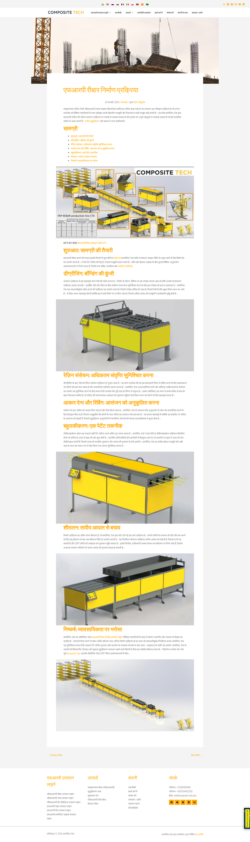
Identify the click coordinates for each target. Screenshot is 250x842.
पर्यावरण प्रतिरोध (125, 266)
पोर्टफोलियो (133, 807)
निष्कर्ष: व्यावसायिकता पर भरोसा (84, 160)
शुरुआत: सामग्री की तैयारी (82, 136)
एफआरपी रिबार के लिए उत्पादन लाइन (107, 637)
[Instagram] (232, 4)
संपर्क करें (170, 12)
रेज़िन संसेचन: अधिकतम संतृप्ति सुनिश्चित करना (91, 144)
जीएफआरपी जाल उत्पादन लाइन (60, 798)
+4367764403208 (184, 791)
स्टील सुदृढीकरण (92, 121)
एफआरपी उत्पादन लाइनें (99, 12)
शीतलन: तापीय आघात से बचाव (84, 156)
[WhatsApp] (224, 4)
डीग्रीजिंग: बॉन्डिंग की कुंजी (82, 140)
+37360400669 (184, 787)
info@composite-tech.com (185, 795)
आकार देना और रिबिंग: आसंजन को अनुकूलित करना (92, 148)
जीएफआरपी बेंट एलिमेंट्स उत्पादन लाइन (63, 802)
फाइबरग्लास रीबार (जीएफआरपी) (101, 787)
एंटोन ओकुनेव (139, 102)
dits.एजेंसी (199, 834)
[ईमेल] (194, 802)
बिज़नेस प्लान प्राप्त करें (247, 818)
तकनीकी (118, 12)
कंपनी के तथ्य (183, 12)
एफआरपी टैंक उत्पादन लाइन (59, 810)
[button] (109, 12)
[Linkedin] (243, 4)
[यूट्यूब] (240, 4)
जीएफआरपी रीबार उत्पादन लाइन (60, 794)
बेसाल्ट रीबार (93, 803)
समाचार (124, 102)
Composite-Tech (74, 653)
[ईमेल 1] (236, 4)
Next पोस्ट (197, 755)
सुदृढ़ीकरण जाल (94, 791)
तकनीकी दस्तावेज (144, 12)
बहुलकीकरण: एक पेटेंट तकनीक (84, 152)
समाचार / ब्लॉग (197, 12)
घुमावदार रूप (93, 795)
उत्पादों (128, 12)
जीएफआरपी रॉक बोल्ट (97, 799)
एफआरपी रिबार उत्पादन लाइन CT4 (91, 243)
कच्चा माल (117, 258)
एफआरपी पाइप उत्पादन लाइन (59, 806)
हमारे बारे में (158, 12)
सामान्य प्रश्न (134, 803)
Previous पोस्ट (54, 755)
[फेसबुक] (228, 4)
